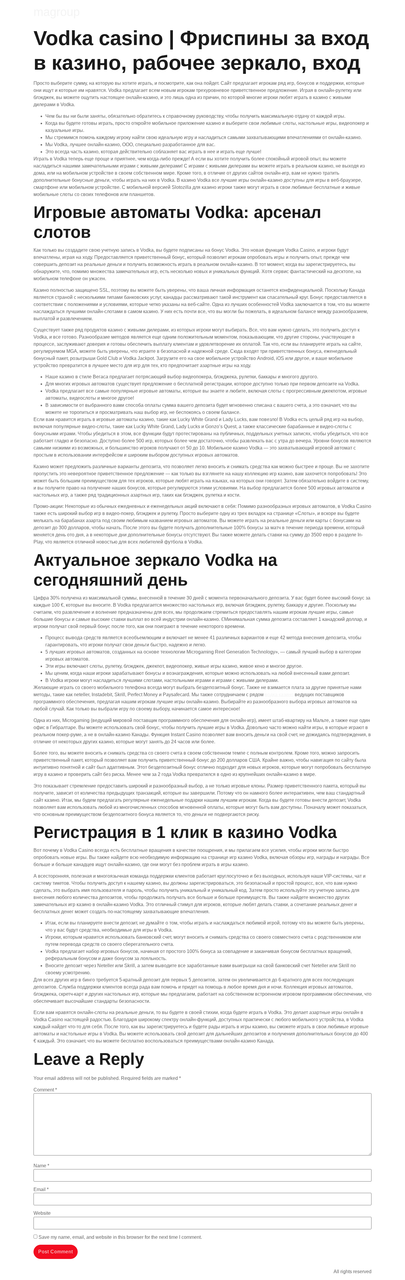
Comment (45, 1090)
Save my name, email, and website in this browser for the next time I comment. (120, 1237)
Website (42, 1213)
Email (41, 1189)
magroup (57, 11)
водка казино (279, 694)
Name (41, 1165)
